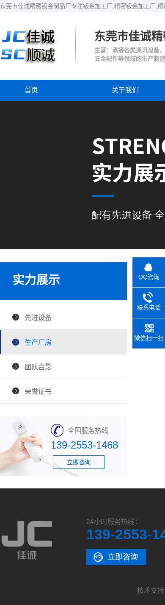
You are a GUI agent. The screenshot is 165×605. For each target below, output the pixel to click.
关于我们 (125, 90)
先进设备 (38, 317)
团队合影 (38, 367)
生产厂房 (38, 342)
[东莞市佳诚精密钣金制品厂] (28, 69)
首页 (31, 90)
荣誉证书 (38, 391)
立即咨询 (79, 462)
